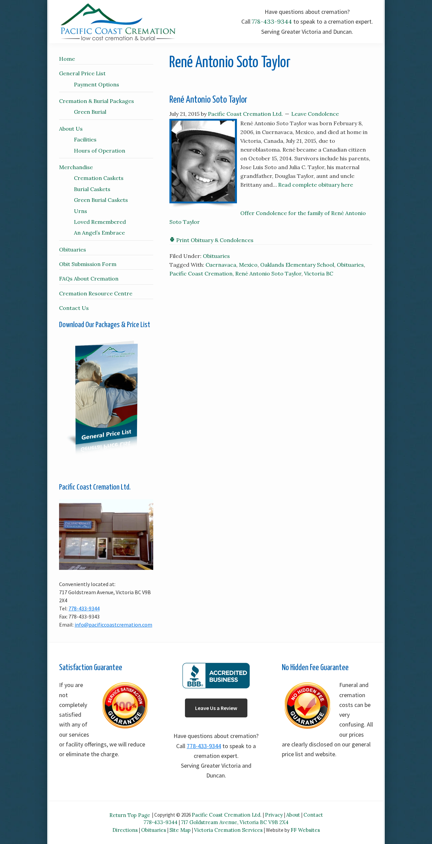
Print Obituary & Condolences (214, 240)
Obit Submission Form (87, 264)
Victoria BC (318, 273)
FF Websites (305, 830)
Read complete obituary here (315, 184)
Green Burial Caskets (101, 199)
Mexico (248, 264)
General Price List (82, 73)
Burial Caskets (92, 189)
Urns (80, 211)
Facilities (85, 139)
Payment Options (96, 84)
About (293, 815)
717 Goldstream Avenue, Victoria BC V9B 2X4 (235, 822)
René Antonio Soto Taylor (208, 100)
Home (67, 58)
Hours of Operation (99, 150)
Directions (125, 830)
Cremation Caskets (99, 178)
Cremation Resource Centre (95, 293)
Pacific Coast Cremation (201, 273)
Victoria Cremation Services (228, 830)
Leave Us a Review (216, 708)
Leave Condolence (315, 113)
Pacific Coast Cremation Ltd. (227, 815)
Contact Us (74, 308)
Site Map (180, 830)
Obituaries (216, 256)
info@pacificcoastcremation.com (113, 624)
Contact (313, 815)
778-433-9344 (272, 21)
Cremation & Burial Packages (96, 101)
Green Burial (90, 111)
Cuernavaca (221, 264)
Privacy (274, 815)
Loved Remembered (100, 221)
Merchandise (76, 167)
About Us (71, 128)
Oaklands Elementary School (297, 264)
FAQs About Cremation (88, 278)
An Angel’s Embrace (99, 232)
